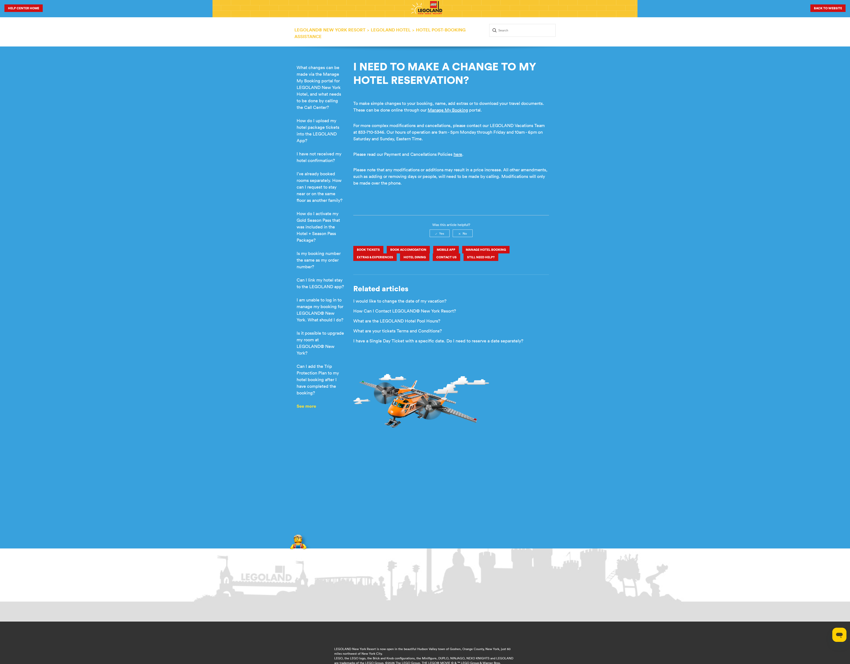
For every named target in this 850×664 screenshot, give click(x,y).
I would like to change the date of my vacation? (399, 301)
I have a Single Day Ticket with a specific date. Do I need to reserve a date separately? (438, 341)
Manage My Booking (448, 110)
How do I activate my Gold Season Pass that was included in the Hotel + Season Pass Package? (318, 227)
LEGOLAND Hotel (391, 30)
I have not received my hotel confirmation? (319, 157)
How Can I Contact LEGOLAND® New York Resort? (404, 311)
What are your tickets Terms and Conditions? (397, 331)
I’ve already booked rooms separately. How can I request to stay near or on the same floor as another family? (319, 187)
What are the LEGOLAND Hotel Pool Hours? (396, 321)
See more (306, 406)
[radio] (440, 233)
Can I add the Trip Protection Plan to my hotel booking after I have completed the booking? (318, 379)
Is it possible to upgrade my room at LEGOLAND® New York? (320, 343)
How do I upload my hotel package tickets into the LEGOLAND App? (318, 130)
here (458, 154)
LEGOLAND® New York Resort (329, 30)
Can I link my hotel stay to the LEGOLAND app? (320, 283)
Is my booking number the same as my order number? (319, 260)
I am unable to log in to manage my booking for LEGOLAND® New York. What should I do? (320, 309)
